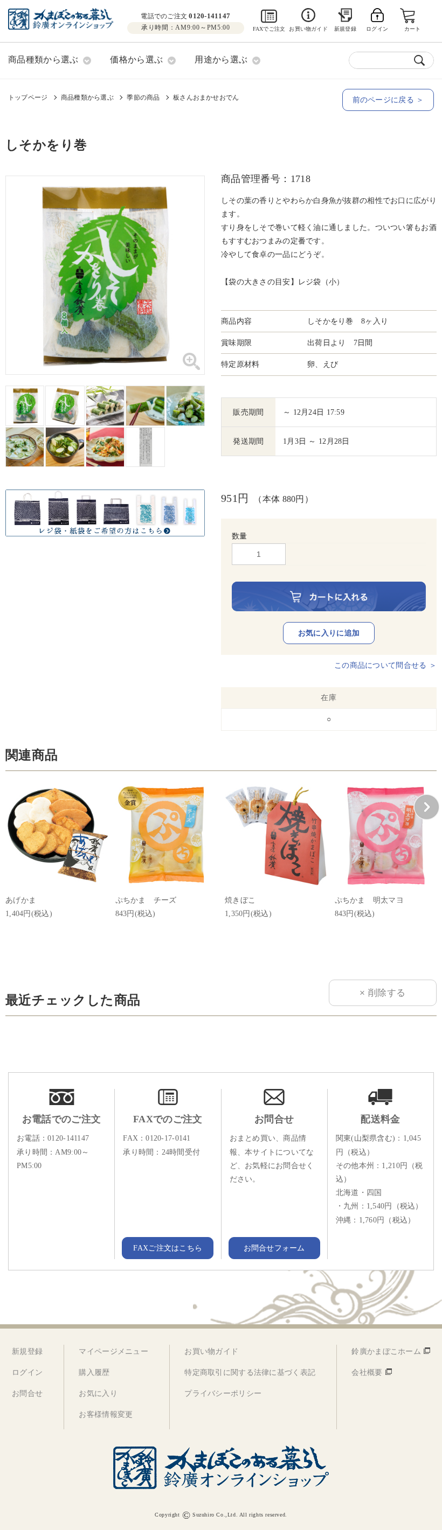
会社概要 (366, 1372)
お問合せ (27, 1393)
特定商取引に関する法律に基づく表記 (249, 1372)
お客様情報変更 (106, 1414)
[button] (426, 807)
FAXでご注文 (269, 29)
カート (412, 29)
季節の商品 (143, 97)
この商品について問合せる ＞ (385, 665)
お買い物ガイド (308, 29)
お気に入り (98, 1393)
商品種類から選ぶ (87, 97)
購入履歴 (94, 1372)
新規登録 (345, 29)
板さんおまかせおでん (206, 97)
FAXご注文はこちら (167, 1248)
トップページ (27, 97)
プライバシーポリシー (222, 1393)
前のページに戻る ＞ (388, 100)
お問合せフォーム (274, 1248)
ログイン (27, 1372)
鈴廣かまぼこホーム (386, 1351)
